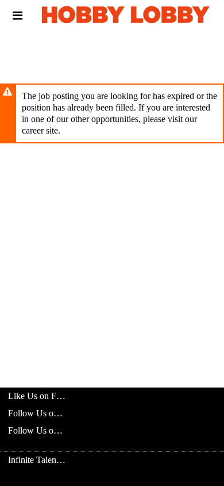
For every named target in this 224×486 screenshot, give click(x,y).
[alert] (112, 113)
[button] (17, 15)
